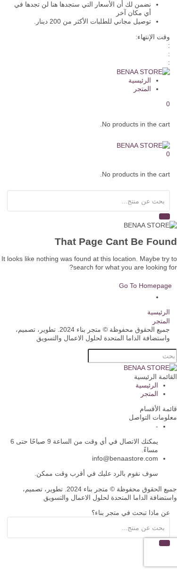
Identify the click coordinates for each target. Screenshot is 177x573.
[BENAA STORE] (143, 71)
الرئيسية (139, 80)
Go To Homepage (145, 285)
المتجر (142, 89)
